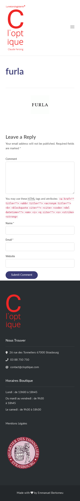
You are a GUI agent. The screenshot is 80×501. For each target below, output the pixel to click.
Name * (10, 223)
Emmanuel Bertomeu (50, 493)
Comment (11, 159)
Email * (9, 240)
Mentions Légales (16, 423)
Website (10, 256)
